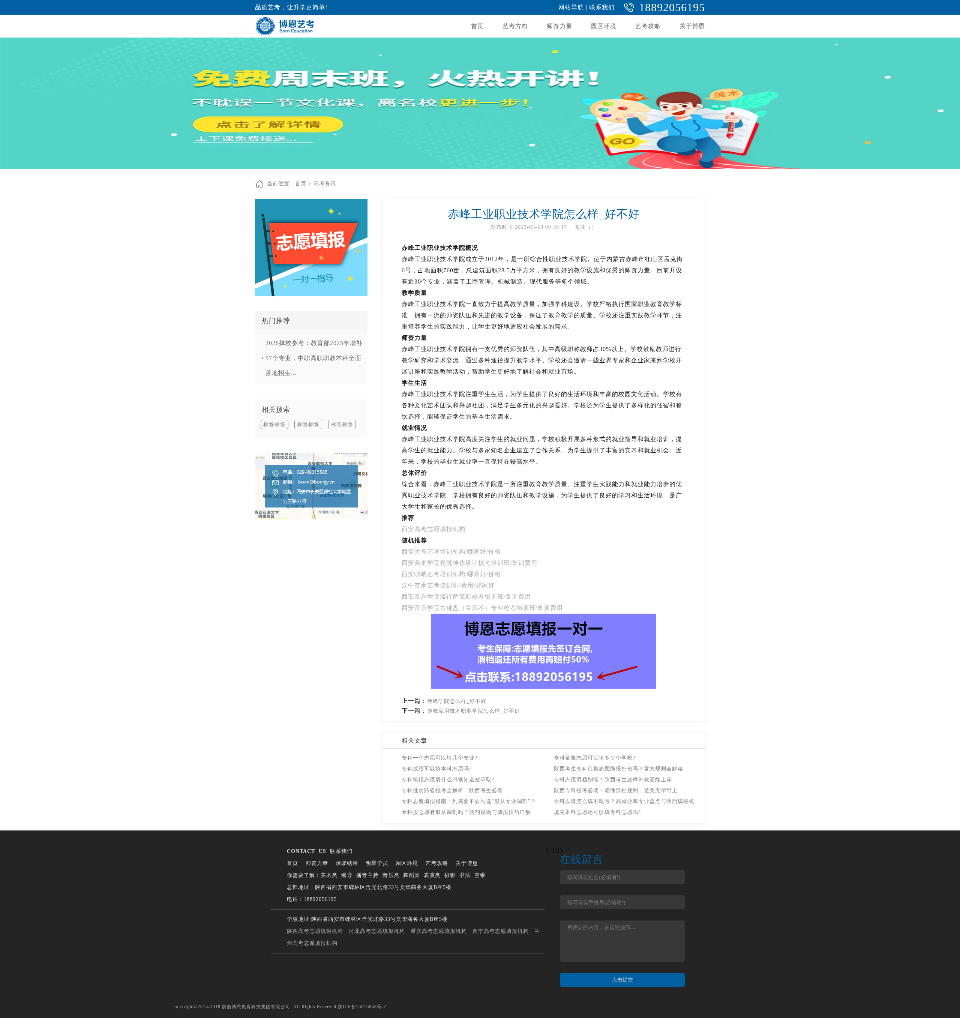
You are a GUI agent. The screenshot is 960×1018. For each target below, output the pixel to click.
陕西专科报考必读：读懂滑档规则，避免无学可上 (616, 790)
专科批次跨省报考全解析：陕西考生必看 (452, 790)
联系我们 (602, 7)
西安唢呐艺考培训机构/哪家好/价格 (451, 574)
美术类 (329, 875)
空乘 (480, 875)
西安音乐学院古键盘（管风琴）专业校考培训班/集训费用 (482, 608)
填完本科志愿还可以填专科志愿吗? (597, 812)
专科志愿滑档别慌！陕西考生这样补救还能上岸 (613, 779)
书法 (465, 875)
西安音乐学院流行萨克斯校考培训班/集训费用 (466, 596)
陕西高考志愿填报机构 (315, 931)
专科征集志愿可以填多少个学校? (594, 758)
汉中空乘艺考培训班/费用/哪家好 (448, 585)
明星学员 (377, 863)
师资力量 (559, 26)
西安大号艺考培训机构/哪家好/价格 (451, 551)
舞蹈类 (411, 875)
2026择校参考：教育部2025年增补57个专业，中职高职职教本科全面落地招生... (314, 358)
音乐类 (390, 875)
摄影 (450, 875)
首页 (477, 26)
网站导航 (571, 7)
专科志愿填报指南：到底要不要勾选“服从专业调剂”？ (469, 801)
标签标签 (274, 424)
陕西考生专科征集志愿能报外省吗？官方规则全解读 (618, 769)
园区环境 (603, 26)
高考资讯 (325, 183)
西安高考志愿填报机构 (433, 529)
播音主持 (367, 875)
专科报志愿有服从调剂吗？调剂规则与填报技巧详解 (466, 812)
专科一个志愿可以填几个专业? (439, 758)
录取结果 (347, 863)
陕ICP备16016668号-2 (362, 1006)
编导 (346, 875)
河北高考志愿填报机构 (377, 931)
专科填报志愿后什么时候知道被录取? (448, 779)
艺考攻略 (648, 26)
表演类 (432, 875)
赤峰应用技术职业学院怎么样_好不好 (473, 711)
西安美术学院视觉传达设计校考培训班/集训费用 (469, 563)
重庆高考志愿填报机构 (439, 931)
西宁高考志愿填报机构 (500, 931)
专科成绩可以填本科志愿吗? (437, 769)
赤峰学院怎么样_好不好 (456, 701)
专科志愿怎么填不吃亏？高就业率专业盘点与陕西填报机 (624, 801)
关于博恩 (692, 26)
